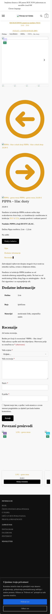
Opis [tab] (6, 248)
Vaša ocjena (7, 350)
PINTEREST (7, 536)
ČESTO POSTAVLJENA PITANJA (15, 509)
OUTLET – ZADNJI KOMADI (25, 31)
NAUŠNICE (13, 34)
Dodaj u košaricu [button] (22, 482)
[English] (40, 8)
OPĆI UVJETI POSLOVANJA (14, 516)
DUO (12, 218)
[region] (25, 596)
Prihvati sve (25, 602)
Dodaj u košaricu (10, 241)
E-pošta (5, 394)
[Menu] (5, 16)
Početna (4, 34)
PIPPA (23, 34)
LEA (17, 218)
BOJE (4, 506)
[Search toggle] (41, 15)
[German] (43, 8)
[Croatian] (36, 8)
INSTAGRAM (7, 529)
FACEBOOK (7, 533)
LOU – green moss (22, 474)
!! (25, 23)
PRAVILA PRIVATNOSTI (12, 519)
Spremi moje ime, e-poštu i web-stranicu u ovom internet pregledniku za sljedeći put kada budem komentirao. (22, 408)
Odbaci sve (25, 608)
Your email (8, 570)
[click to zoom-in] (25, 60)
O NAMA (6, 512)
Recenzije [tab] (9, 257)
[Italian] (46, 8)
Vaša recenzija (8, 359)
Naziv (5, 383)
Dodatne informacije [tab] (12, 253)
